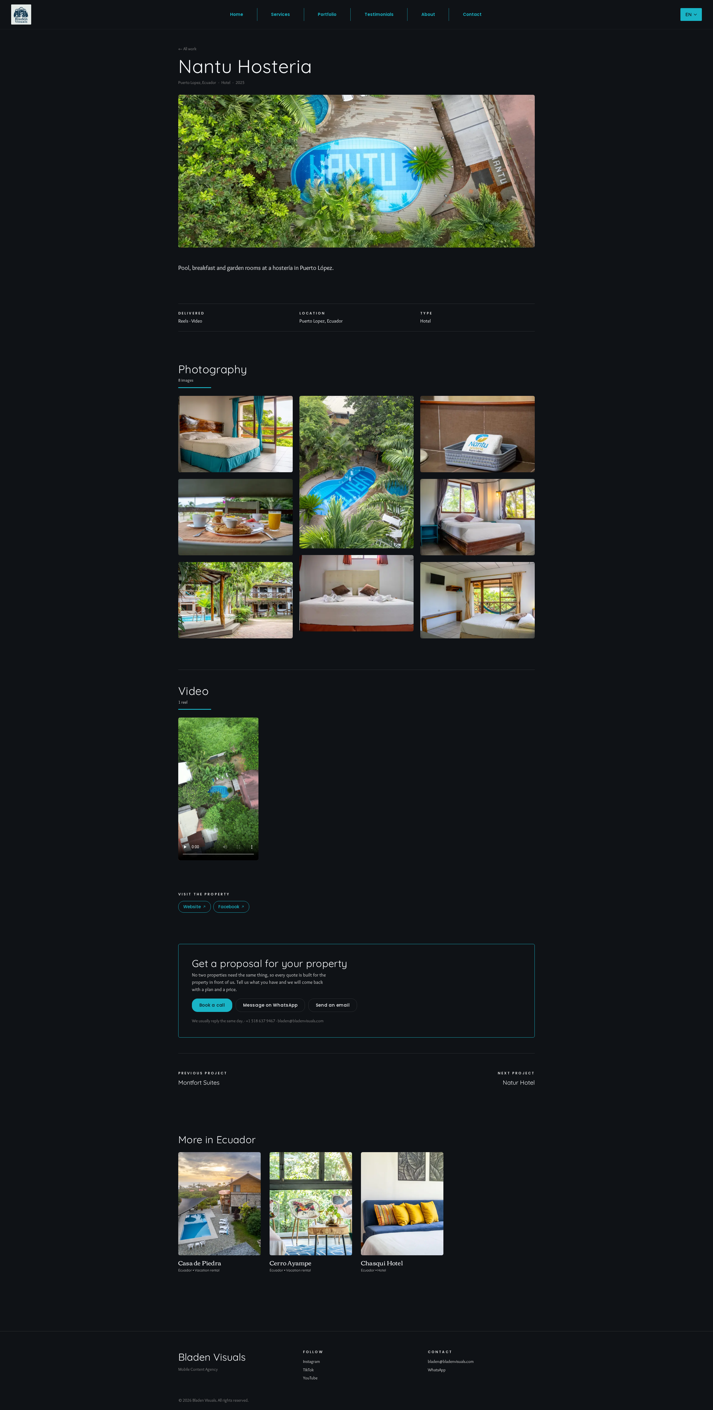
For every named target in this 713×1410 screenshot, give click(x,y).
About (428, 14)
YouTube (310, 1377)
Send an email (333, 1005)
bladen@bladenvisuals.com (301, 1020)
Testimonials (379, 14)
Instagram (311, 1361)
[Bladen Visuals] (21, 14)
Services (280, 14)
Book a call (212, 1005)
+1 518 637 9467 (260, 1020)
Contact (472, 14)
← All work (187, 48)
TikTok (308, 1369)
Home (236, 14)
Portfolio (327, 14)
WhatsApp (437, 1369)
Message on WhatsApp (270, 1005)
